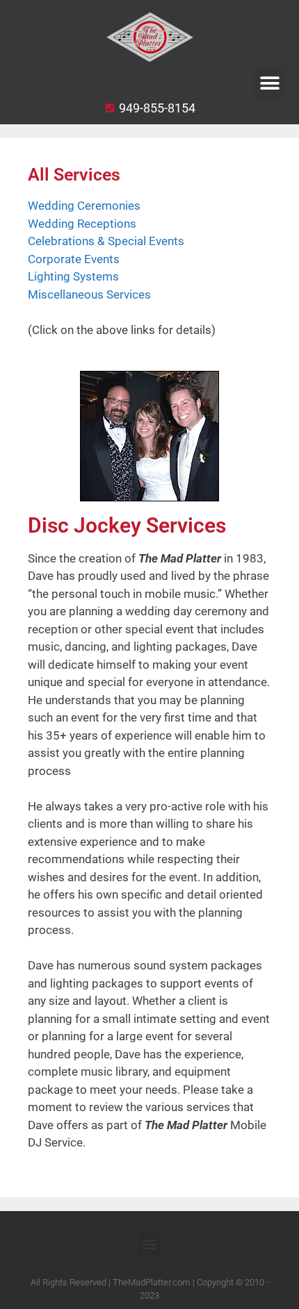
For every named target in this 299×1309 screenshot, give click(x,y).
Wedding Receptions (82, 224)
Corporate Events (74, 259)
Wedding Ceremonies (84, 205)
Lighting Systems (73, 276)
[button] (269, 83)
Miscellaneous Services (89, 294)
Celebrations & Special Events (106, 241)
